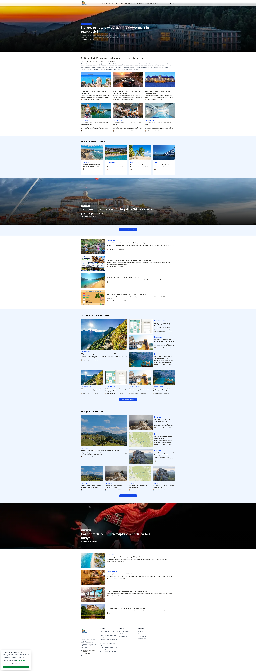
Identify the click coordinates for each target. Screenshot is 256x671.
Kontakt (105, 662)
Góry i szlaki (115, 3)
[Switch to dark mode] (174, 3)
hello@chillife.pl (86, 655)
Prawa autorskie (90, 662)
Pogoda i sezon (123, 3)
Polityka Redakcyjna (120, 662)
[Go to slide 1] (250, 49)
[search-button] (170, 3)
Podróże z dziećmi (154, 3)
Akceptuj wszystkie (16, 667)
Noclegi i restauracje (144, 3)
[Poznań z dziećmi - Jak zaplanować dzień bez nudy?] (128, 526)
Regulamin (83, 662)
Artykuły (102, 628)
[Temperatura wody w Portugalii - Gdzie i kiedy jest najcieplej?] (128, 201)
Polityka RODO (112, 662)
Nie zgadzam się (16, 663)
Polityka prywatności (99, 662)
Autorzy (121, 628)
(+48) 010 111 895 (87, 653)
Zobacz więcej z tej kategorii (127, 229)
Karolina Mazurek (85, 541)
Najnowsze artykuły (106, 3)
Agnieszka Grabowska (124, 631)
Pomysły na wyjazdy (133, 3)
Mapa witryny (128, 662)
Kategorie (141, 628)
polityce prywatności (20, 660)
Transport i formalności (120, 88)
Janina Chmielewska (85, 39)
